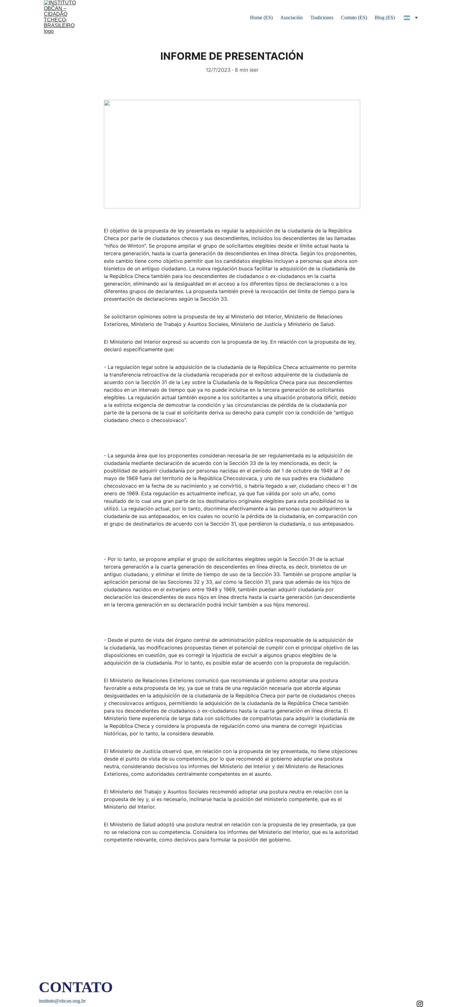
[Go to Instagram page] (420, 1004)
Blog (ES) (385, 17)
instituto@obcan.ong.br (62, 1001)
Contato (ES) (354, 17)
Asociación (291, 17)
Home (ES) (261, 17)
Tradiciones (321, 17)
